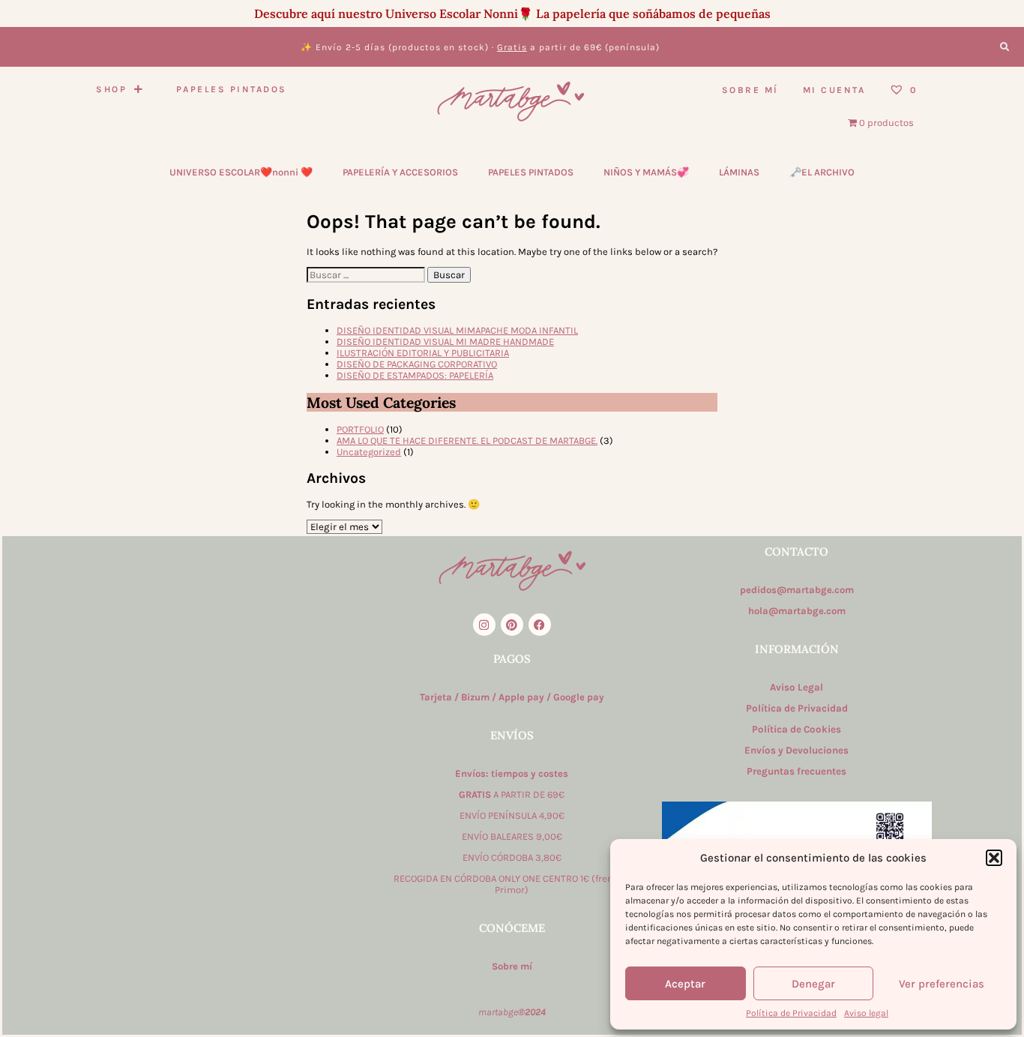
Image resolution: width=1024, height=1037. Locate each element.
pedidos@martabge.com (797, 589)
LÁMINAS (739, 172)
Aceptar (685, 984)
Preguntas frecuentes (796, 771)
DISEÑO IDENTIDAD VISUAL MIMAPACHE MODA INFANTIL (457, 330)
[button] (994, 857)
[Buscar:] (367, 274)
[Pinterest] (512, 624)
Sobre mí (512, 966)
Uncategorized (369, 451)
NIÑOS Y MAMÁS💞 (646, 172)
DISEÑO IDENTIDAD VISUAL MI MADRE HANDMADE (445, 341)
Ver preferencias (941, 984)
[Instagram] (484, 624)
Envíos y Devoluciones (796, 750)
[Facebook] (539, 624)
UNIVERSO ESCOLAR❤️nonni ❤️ (241, 172)
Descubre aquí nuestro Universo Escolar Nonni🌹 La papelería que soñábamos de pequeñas (512, 13)
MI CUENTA (834, 90)
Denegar (813, 984)
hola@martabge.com (797, 610)
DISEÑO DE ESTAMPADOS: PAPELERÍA (415, 375)
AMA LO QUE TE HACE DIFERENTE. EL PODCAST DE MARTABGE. (467, 440)
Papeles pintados (231, 89)
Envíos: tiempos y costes (511, 773)
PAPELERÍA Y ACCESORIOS (400, 172)
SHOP (111, 89)
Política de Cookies (796, 729)
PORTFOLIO (360, 429)
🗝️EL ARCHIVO (822, 172)
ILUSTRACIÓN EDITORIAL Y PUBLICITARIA (423, 352)
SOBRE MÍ (750, 90)
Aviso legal (866, 1013)
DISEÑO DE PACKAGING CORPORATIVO (417, 364)
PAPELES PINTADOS (530, 172)
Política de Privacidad (791, 1013)
